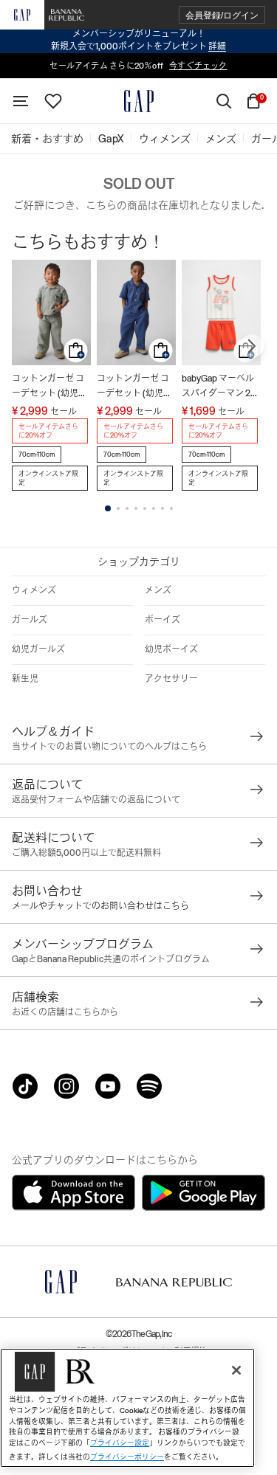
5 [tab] (144, 508)
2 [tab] (118, 508)
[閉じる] (236, 1370)
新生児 (25, 679)
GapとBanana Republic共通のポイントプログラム (111, 959)
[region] (127, 1408)
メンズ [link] (220, 139)
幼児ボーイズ (171, 649)
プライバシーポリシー (127, 1457)
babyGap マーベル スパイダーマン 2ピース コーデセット (220, 387)
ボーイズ (162, 620)
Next (252, 346)
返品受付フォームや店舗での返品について (96, 800)
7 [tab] (162, 508)
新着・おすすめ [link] (47, 139)
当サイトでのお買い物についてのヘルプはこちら (109, 747)
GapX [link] (111, 139)
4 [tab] (135, 508)
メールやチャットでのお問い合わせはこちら (100, 906)
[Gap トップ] (139, 101)
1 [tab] (108, 508)
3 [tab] (127, 508)
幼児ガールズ (38, 649)
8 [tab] (171, 508)
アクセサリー (171, 679)
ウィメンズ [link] (165, 139)
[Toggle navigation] (21, 101)
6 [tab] (153, 508)
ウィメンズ (34, 590)
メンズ (158, 590)
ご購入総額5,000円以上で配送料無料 (86, 853)
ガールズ (29, 620)
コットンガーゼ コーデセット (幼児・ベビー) (49, 387)
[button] (221, 15)
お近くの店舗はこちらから (65, 1012)
